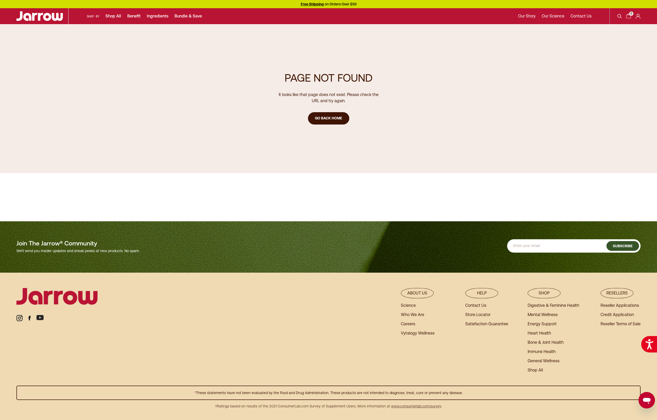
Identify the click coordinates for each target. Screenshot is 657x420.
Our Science (553, 16)
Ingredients (157, 16)
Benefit (134, 16)
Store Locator (477, 314)
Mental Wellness (543, 314)
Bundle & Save (188, 16)
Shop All (113, 16)
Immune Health (542, 351)
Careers (408, 323)
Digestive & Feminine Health (553, 305)
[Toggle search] (619, 16)
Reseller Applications (620, 305)
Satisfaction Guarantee (486, 323)
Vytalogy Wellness (417, 333)
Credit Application (617, 314)
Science (408, 305)
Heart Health (539, 333)
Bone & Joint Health (546, 342)
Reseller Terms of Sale (621, 323)
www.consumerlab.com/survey (416, 406)
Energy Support (542, 323)
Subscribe (623, 246)
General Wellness (543, 360)
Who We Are (412, 314)
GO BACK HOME (328, 118)
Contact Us (581, 16)
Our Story (527, 16)
